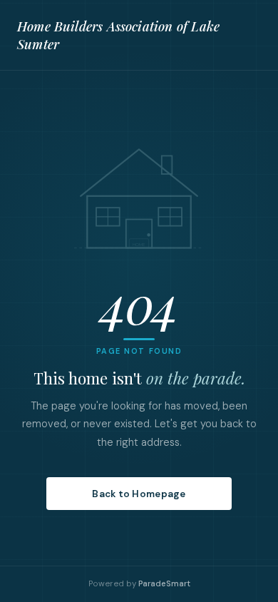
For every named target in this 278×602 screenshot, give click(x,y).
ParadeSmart (164, 583)
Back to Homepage (138, 494)
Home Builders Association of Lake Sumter (118, 35)
